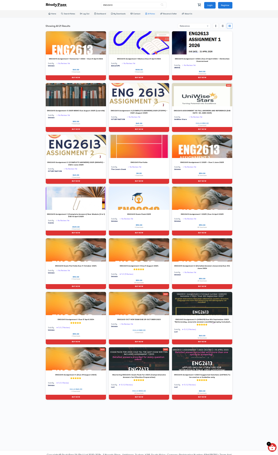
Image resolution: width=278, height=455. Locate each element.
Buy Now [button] (76, 77)
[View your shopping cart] (199, 5)
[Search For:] (134, 5)
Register (225, 5)
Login (210, 5)
